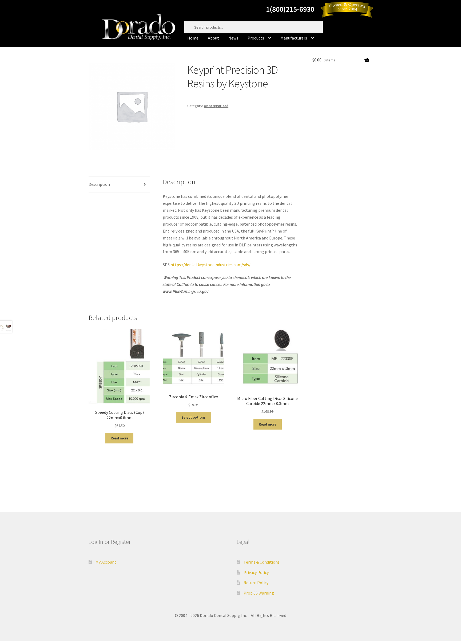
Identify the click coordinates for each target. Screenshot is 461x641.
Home (192, 38)
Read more (119, 438)
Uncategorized (216, 105)
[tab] (119, 184)
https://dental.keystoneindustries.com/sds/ (210, 264)
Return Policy (256, 582)
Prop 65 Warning (259, 593)
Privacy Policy (256, 572)
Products (256, 38)
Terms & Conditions (262, 562)
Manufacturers (293, 38)
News (233, 38)
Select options (193, 417)
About (213, 38)
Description (99, 184)
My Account (106, 562)
